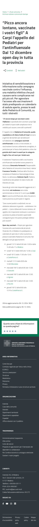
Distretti (5, 409)
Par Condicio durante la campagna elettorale (17, 452)
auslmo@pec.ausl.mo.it (14, 489)
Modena (20, 247)
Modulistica (6, 378)
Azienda (5, 404)
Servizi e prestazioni (9, 372)
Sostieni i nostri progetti (10, 455)
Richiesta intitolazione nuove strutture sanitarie (18, 387)
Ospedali (5, 418)
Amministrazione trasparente (12, 438)
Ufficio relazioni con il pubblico (12, 421)
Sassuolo (11, 270)
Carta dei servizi (7, 444)
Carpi (33, 251)
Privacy (4, 384)
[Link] (3, 503)
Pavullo (10, 284)
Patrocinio (5, 381)
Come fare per (7, 364)
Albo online (6, 441)
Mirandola (14, 264)
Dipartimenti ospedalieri (10, 415)
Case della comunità (9, 406)
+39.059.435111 (15, 483)
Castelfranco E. (13, 257)
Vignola (10, 277)
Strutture (5, 375)
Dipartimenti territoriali (10, 412)
